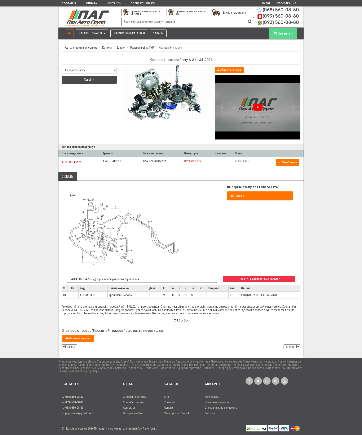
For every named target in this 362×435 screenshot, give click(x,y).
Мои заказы (212, 396)
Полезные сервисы (217, 402)
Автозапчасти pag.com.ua (81, 47)
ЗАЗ (166, 396)
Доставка (69, 3)
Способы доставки (134, 396)
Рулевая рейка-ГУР (142, 47)
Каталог (107, 47)
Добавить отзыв (229, 69)
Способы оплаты (133, 402)
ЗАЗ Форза (237, 195)
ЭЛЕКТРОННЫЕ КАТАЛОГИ (129, 33)
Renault (168, 407)
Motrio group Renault (176, 413)
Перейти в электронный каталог (259, 279)
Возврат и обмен (143, 3)
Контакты (114, 3)
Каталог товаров (90, 33)
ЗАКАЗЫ (158, 33)
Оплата (91, 3)
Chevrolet (169, 402)
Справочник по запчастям (221, 407)
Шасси (121, 47)
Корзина (210, 413)
